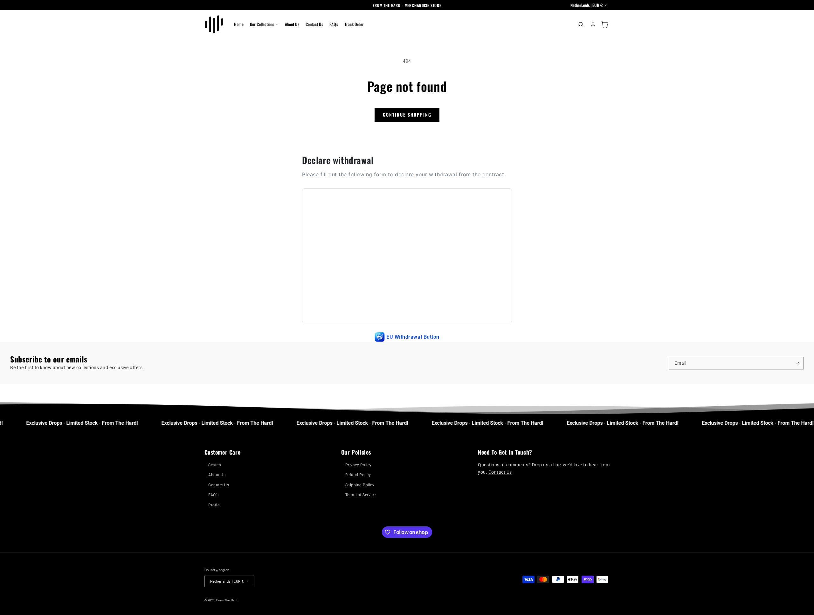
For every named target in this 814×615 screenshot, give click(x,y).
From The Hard (227, 600)
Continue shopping (407, 114)
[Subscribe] (798, 363)
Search (214, 465)
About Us (216, 475)
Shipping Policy (360, 485)
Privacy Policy (358, 465)
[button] (264, 24)
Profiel (214, 505)
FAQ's (213, 495)
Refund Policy (358, 475)
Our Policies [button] (356, 452)
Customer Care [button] (222, 452)
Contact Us (218, 485)
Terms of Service (360, 495)
